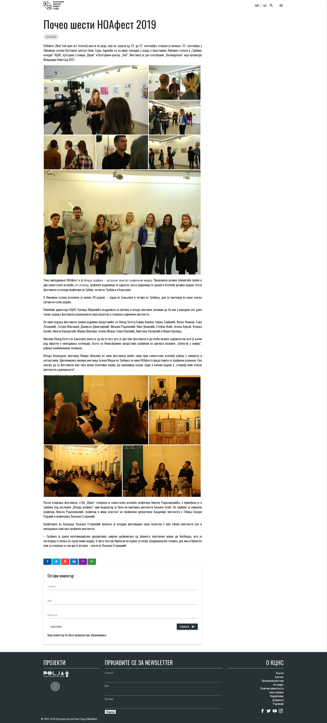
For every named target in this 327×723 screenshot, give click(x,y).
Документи (278, 700)
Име (50, 600)
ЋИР (257, 5)
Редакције (278, 703)
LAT (265, 5)
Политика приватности (272, 688)
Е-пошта (109, 673)
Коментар (52, 615)
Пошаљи (187, 626)
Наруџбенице (277, 696)
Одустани (55, 626)
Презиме (109, 699)
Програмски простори (273, 680)
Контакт (279, 677)
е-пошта (52, 586)
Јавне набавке (276, 692)
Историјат (278, 684)
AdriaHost (92, 719)
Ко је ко (280, 673)
